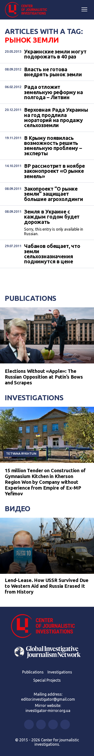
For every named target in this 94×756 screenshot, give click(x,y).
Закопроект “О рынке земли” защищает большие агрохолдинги (53, 194)
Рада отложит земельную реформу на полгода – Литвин (53, 92)
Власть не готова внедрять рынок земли (53, 72)
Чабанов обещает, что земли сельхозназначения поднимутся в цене (52, 254)
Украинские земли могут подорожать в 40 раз (55, 54)
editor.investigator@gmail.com (48, 699)
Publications (30, 298)
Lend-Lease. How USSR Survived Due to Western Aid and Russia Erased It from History (46, 585)
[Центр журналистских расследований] (28, 10)
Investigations (34, 398)
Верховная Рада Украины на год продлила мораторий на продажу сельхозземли (56, 117)
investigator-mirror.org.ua (48, 710)
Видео (17, 508)
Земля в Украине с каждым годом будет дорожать (52, 217)
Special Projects (47, 680)
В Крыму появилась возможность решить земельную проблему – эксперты (53, 146)
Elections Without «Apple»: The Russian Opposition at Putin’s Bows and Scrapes (44, 376)
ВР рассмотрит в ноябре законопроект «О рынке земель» (54, 171)
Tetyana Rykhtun (21, 453)
